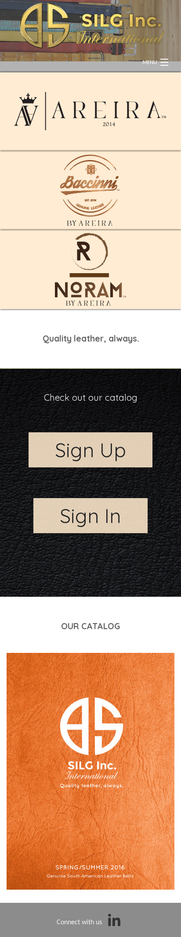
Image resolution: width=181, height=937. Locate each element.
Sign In (90, 515)
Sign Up (90, 450)
